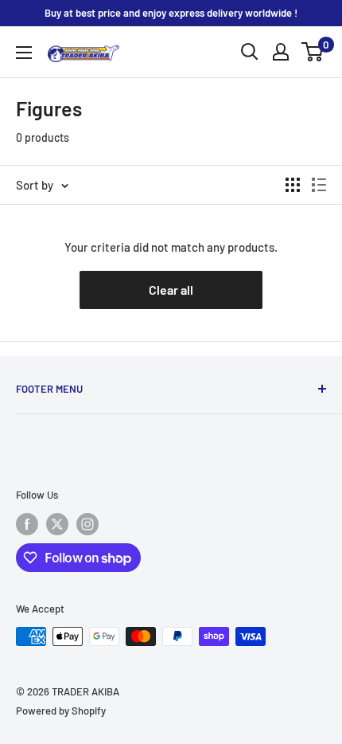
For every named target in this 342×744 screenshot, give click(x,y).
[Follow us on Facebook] (27, 524)
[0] (313, 51)
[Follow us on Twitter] (57, 524)
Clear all (171, 289)
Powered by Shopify (61, 710)
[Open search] (249, 52)
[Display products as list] (319, 185)
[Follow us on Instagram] (87, 524)
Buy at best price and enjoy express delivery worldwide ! (171, 12)
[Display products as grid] (293, 185)
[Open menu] (24, 52)
